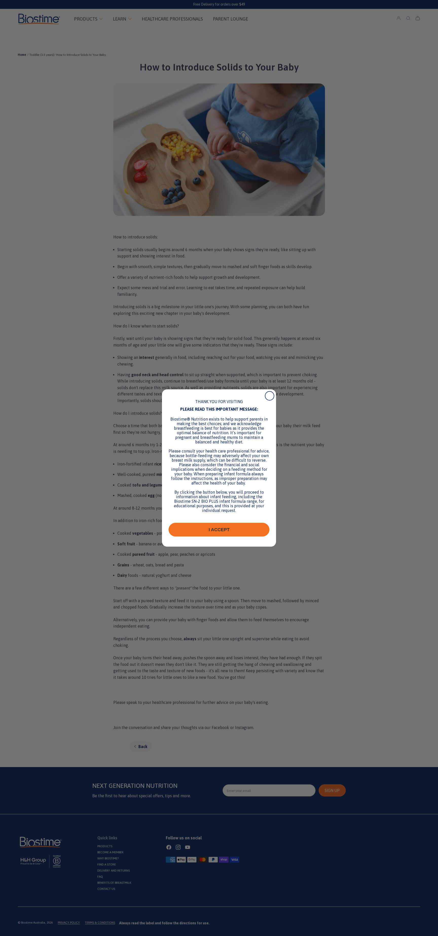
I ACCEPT (219, 529)
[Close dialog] (269, 395)
